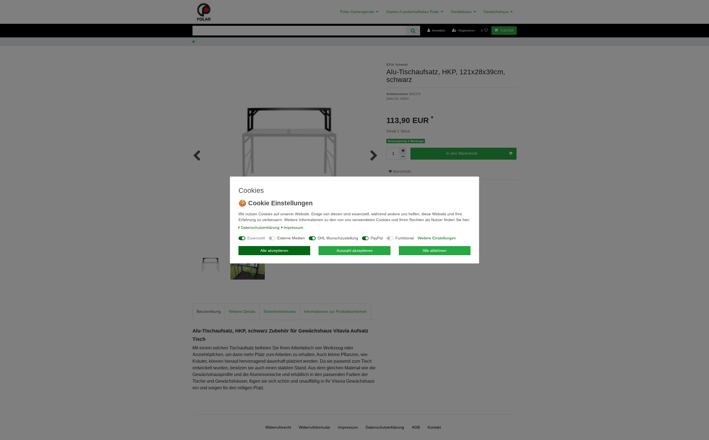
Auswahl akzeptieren (354, 250)
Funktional (404, 238)
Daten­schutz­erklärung (260, 227)
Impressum (293, 227)
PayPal (377, 238)
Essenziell (256, 238)
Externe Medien (291, 238)
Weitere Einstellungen (437, 238)
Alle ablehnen (434, 250)
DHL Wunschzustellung (338, 238)
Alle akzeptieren (274, 250)
